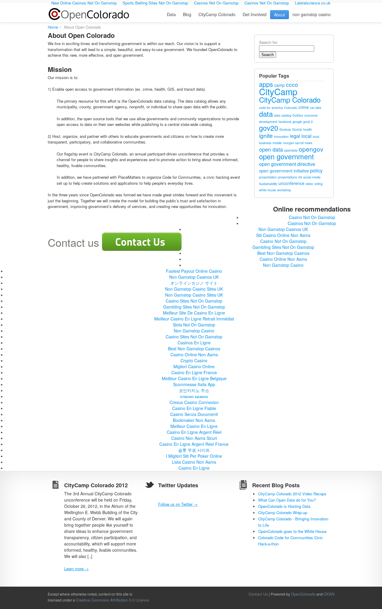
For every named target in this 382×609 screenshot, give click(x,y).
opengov (311, 148)
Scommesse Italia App (194, 384)
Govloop (285, 129)
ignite (266, 135)
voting (318, 183)
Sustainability (268, 183)
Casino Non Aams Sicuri (194, 438)
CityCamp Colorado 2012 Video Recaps (292, 494)
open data (271, 149)
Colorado (290, 107)
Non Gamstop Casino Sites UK (194, 289)
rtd (300, 177)
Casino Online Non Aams (283, 259)
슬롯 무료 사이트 (194, 450)
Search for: (268, 42)
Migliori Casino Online (194, 366)
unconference (291, 183)
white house (267, 190)
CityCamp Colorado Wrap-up (282, 512)
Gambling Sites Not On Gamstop (283, 247)
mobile (277, 143)
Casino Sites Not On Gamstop (194, 301)
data (266, 113)
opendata (291, 150)
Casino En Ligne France (194, 372)
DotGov (297, 115)
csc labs (315, 107)
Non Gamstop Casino (283, 265)
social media (312, 177)
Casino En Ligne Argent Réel (194, 432)
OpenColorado (89, 14)
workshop (284, 190)
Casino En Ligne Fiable (194, 408)
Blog (187, 14)
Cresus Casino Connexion (194, 402)
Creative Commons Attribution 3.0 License (112, 600)
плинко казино (194, 396)
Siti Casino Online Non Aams (283, 235)
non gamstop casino (311, 14)
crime (303, 107)
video (309, 183)
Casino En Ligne (194, 468)
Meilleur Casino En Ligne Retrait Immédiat (194, 319)
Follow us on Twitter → (178, 504)
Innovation (281, 136)
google (297, 121)
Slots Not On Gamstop (194, 325)
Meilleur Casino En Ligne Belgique (194, 378)
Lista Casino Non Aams (194, 462)
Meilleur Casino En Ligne (194, 426)
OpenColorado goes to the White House (292, 531)
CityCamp (278, 91)
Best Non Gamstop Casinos (283, 253)
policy (316, 170)
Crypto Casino (194, 360)
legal (295, 135)
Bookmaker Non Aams (194, 420)
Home (53, 27)
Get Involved (255, 14)
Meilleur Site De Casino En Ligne (194, 313)
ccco (292, 84)
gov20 (268, 128)
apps (266, 84)
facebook (284, 121)
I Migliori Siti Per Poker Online (194, 456)
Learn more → (76, 568)
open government (286, 156)
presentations (287, 177)
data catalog (282, 115)
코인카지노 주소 (194, 390)
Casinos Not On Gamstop (312, 223)
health (307, 129)
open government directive (287, 163)
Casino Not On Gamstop (312, 217)
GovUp (297, 129)
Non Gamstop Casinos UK (283, 229)
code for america (271, 107)
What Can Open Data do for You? (287, 500)
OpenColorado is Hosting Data (284, 506)
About (279, 15)
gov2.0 (308, 121)
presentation (268, 177)
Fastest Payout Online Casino (194, 271)
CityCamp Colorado (216, 14)
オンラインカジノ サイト (194, 283)
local (306, 135)
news (308, 143)
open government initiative (284, 171)
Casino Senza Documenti (194, 414)
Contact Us (258, 594)
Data (171, 14)
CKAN (329, 594)
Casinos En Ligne (194, 343)
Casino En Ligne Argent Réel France (194, 444)
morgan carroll (293, 143)
